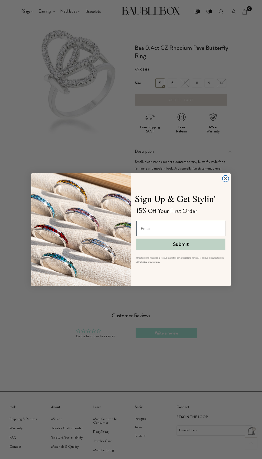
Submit (181, 244)
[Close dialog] (225, 178)
